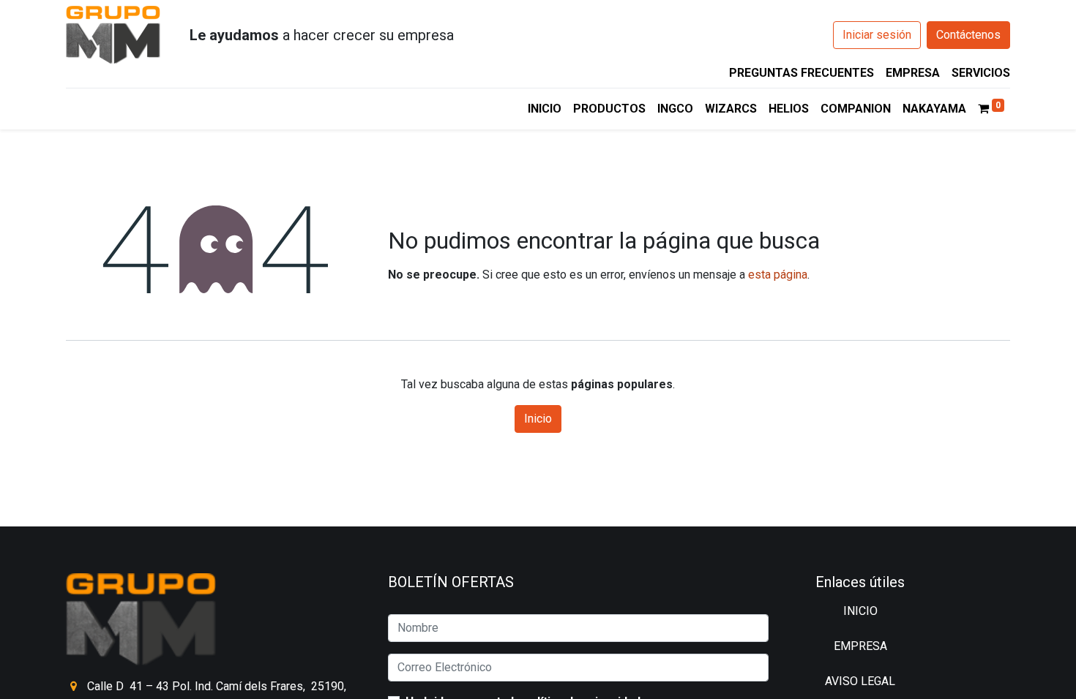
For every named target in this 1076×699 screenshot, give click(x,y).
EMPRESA (913, 73)
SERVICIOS (981, 73)
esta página (777, 275)
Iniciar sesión (877, 35)
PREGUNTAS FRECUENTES (801, 73)
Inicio (538, 419)
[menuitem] (544, 109)
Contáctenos (968, 35)
